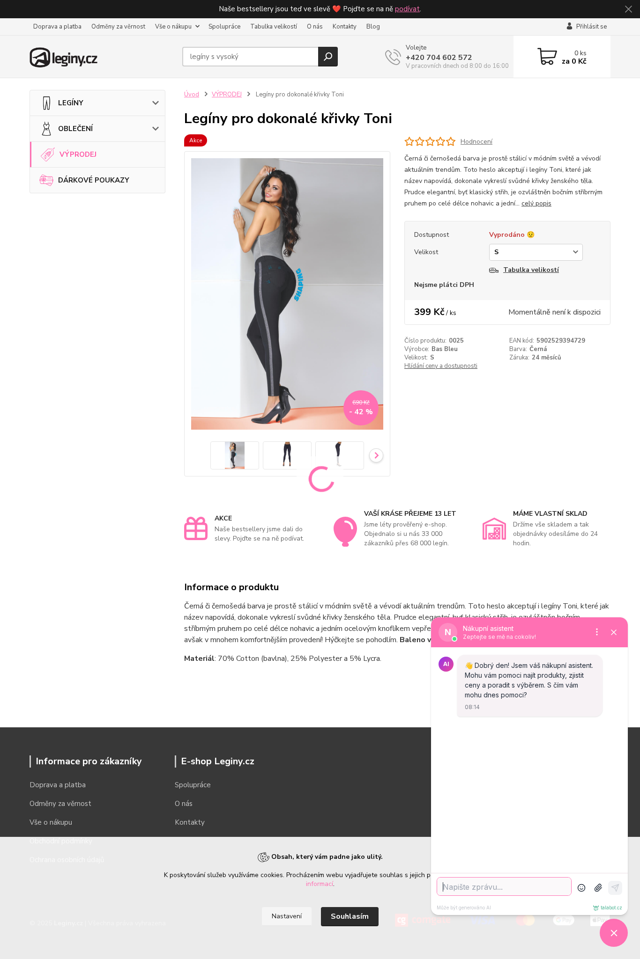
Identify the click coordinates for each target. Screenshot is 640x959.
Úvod (191, 94)
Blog (373, 26)
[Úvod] (102, 57)
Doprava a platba (57, 26)
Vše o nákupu (173, 26)
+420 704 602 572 (439, 57)
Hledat (328, 56)
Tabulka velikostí (273, 26)
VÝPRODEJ (78, 154)
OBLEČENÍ (75, 128)
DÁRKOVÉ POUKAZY (93, 180)
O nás (315, 26)
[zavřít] (628, 9)
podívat (407, 9)
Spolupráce (224, 26)
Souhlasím (350, 916)
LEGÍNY (70, 103)
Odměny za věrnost (118, 26)
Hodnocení (476, 141)
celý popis (536, 203)
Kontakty (345, 26)
